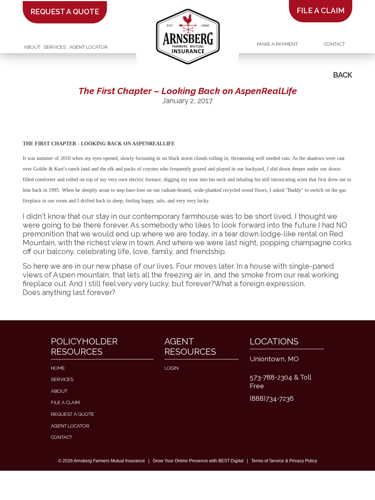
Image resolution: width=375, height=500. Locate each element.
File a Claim (65, 402)
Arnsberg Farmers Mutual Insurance (109, 460)
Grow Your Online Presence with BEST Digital (198, 460)
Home (58, 368)
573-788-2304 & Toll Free (280, 381)
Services (55, 47)
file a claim (321, 10)
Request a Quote (64, 11)
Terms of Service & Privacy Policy (284, 460)
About (32, 47)
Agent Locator (88, 47)
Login (171, 368)
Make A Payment (277, 44)
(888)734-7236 (272, 398)
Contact (334, 44)
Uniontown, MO (274, 359)
